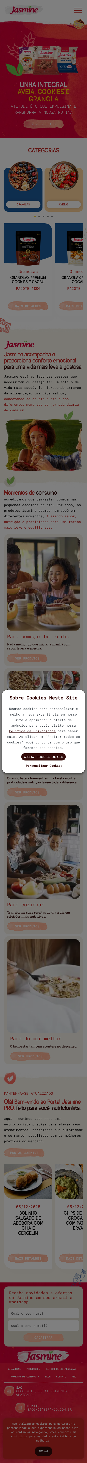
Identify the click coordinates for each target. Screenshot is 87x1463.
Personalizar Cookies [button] (44, 766)
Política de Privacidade (32, 731)
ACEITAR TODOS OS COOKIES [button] (43, 757)
